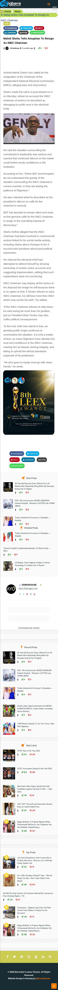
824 (25, 772)
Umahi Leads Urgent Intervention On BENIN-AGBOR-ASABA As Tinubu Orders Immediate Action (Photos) (35, 708)
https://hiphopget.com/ (28, 588)
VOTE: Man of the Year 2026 (28, 751)
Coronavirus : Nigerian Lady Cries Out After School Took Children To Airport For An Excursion (34, 910)
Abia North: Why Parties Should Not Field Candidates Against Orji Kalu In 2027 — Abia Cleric (34, 789)
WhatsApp (38, 33)
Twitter (27, 28)
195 (33, 884)
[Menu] (54, 8)
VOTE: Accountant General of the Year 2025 (34, 769)
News (17, 11)
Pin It (40, 28)
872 (25, 754)
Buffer (23, 33)
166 (33, 772)
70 (33, 867)
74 (33, 917)
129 (11, 900)
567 (25, 810)
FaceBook (11, 28)
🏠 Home (6, 11)
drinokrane (14, 48)
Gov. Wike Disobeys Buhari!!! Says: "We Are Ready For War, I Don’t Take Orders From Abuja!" (34, 878)
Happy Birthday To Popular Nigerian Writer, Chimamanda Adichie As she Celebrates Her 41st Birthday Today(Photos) (34, 824)
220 (33, 754)
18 (33, 795)
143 (33, 831)
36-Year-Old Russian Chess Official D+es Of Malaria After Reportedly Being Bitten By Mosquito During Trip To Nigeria (34, 486)
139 (33, 810)
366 (25, 884)
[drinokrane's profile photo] (7, 48)
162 (25, 867)
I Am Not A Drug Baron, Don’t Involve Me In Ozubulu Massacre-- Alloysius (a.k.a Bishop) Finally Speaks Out (34, 860)
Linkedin (11, 33)
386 (25, 831)
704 (25, 795)
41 (18, 900)
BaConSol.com (43, 978)
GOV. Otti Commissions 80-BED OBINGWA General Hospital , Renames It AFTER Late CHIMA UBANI (35, 503)
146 (25, 917)
